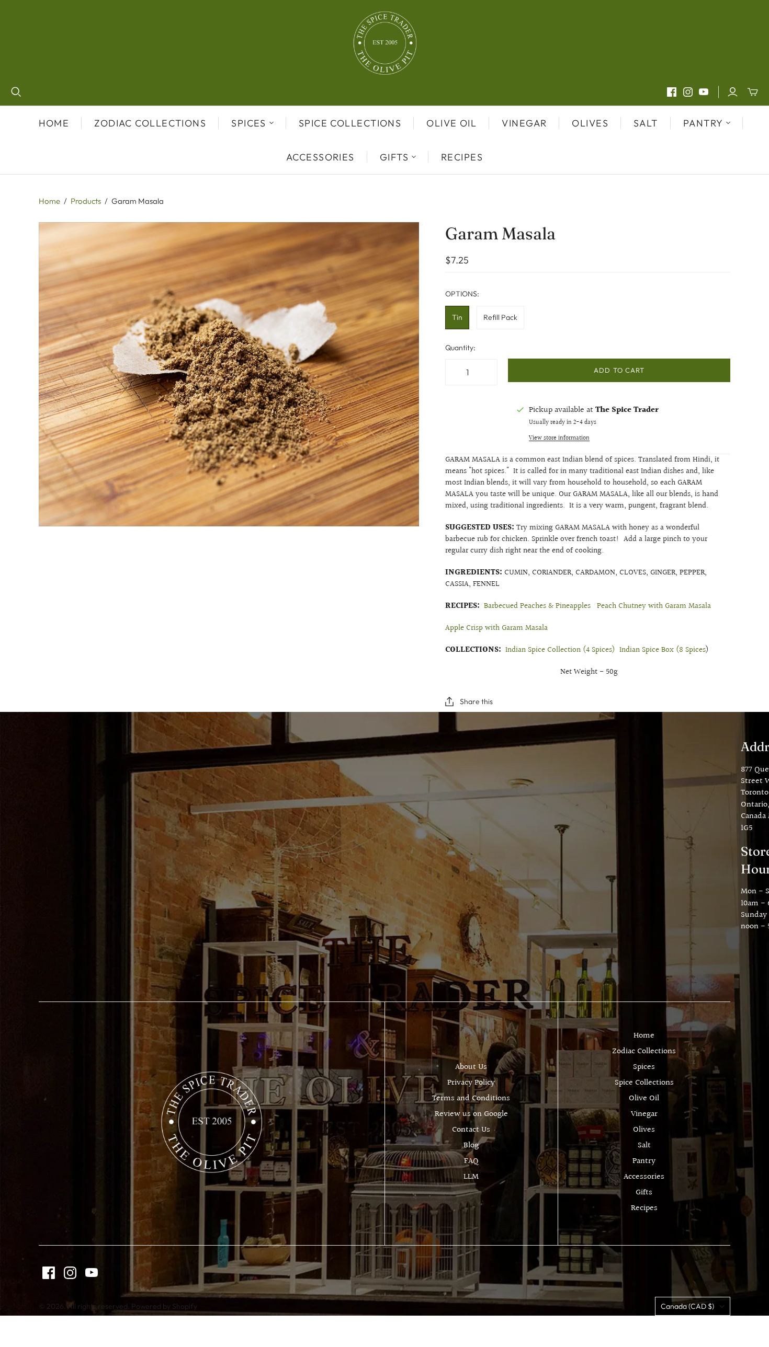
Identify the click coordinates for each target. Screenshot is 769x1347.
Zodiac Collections (150, 123)
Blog (471, 1145)
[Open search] (16, 92)
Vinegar (524, 123)
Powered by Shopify (164, 1306)
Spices (644, 1067)
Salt (646, 123)
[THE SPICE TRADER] (384, 43)
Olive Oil (451, 123)
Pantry (643, 1161)
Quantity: (460, 347)
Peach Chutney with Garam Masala (655, 606)
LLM (471, 1176)
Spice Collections (350, 123)
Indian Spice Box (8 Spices (662, 650)
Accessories (320, 157)
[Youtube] (703, 92)
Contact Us (471, 1129)
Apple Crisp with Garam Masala (496, 628)
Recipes (462, 157)
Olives (590, 123)
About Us (471, 1067)
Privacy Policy (471, 1082)
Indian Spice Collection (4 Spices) (560, 650)
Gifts (644, 1192)
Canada (687, 1306)
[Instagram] (688, 92)
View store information (559, 438)
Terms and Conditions (471, 1098)
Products (86, 201)
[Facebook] (671, 92)
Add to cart (619, 370)
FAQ (471, 1161)
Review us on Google (471, 1114)
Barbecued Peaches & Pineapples (537, 606)
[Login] (732, 92)
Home (54, 123)
